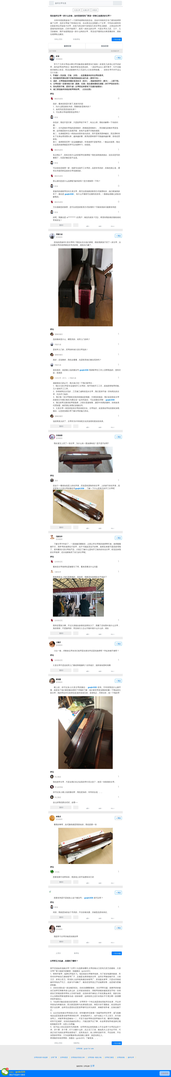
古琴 (92, 1065)
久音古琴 (77, 10)
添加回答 (105, 46)
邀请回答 (67, 46)
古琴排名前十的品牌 (41, 1057)
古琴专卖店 (64, 1057)
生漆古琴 (86, 10)
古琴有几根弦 (109, 1057)
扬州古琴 (131, 1057)
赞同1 (61, 225)
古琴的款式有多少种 (78, 1057)
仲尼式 (94, 10)
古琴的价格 (121, 1057)
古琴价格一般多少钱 (94, 1057)
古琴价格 (79, 1048)
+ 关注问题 (117, 39)
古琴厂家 (54, 1057)
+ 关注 (118, 58)
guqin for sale (89, 1048)
